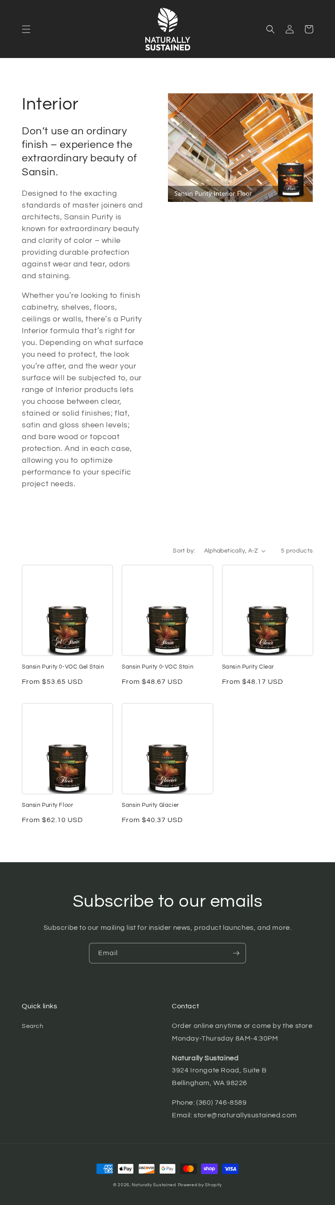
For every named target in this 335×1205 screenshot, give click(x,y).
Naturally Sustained (154, 1185)
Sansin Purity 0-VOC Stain (157, 667)
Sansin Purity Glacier (150, 805)
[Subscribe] (236, 953)
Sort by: (184, 551)
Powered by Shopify (200, 1185)
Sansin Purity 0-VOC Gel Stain (63, 667)
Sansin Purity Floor (47, 805)
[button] (26, 29)
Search (33, 1026)
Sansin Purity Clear (248, 667)
